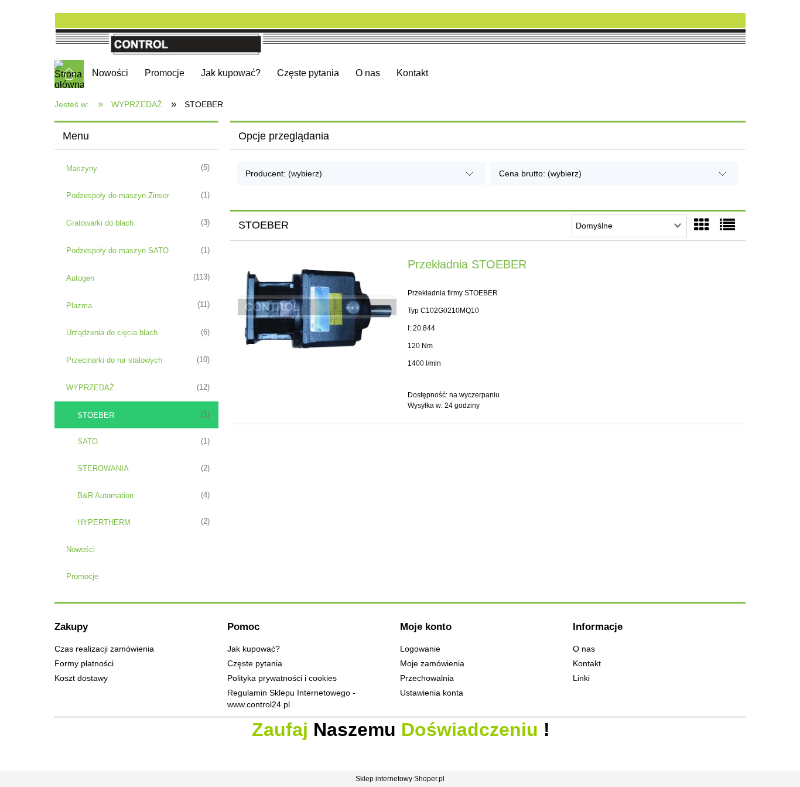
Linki (581, 678)
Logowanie (420, 649)
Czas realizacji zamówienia (104, 649)
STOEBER (95, 415)
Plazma (79, 305)
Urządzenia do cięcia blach (112, 332)
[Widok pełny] (727, 225)
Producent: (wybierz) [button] (283, 173)
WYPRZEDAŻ (90, 387)
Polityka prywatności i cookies (282, 678)
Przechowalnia (427, 678)
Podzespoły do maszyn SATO (117, 250)
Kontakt (587, 663)
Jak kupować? (253, 649)
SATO (87, 441)
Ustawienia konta (431, 693)
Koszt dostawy (81, 678)
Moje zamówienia (432, 663)
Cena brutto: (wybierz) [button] (540, 173)
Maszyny (81, 168)
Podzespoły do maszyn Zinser (117, 195)
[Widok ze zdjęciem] (701, 225)
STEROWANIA (103, 468)
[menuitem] (110, 73)
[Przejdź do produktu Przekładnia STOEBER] (317, 307)
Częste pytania (254, 663)
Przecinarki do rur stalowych (114, 360)
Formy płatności (84, 663)
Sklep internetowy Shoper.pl (400, 779)
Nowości (80, 549)
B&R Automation (105, 495)
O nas (584, 649)
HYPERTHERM (104, 522)
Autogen (80, 278)
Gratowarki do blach (100, 223)
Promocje (82, 576)
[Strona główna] (400, 30)
